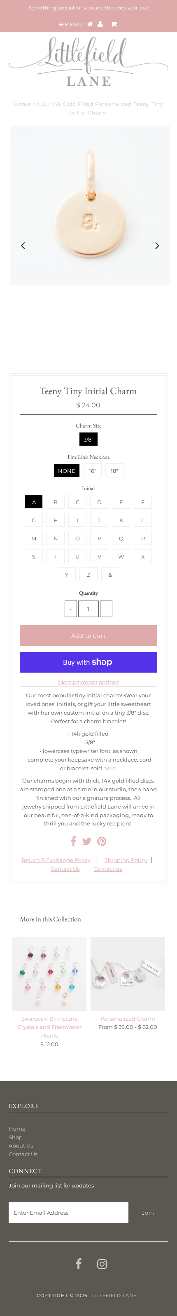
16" (92, 470)
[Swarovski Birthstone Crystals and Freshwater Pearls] (49, 974)
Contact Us (65, 868)
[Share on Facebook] (73, 843)
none (66, 470)
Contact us (107, 868)
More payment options (88, 682)
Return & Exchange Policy (56, 860)
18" (114, 470)
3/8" (88, 439)
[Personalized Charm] (128, 974)
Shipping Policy (126, 860)
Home (22, 104)
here (109, 768)
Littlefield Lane (113, 1295)
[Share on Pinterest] (101, 843)
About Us (21, 1145)
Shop (16, 1137)
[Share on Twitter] (87, 843)
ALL (41, 104)
